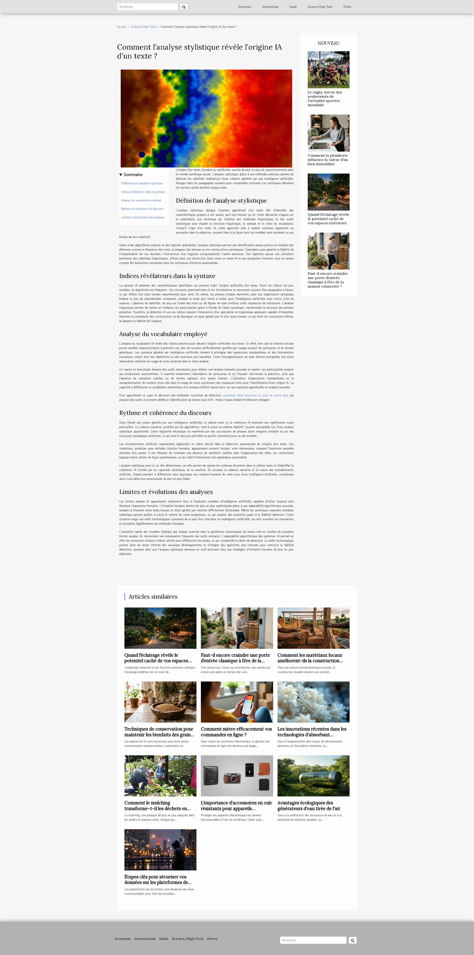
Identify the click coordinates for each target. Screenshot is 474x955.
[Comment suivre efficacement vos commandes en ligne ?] (237, 701)
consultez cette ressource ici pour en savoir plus (255, 395)
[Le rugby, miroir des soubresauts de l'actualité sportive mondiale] (329, 69)
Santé (293, 6)
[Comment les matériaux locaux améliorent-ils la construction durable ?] (314, 627)
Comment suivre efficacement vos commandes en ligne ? (236, 731)
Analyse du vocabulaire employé (141, 200)
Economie (244, 6)
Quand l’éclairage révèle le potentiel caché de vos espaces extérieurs (328, 218)
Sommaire (133, 174)
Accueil (121, 26)
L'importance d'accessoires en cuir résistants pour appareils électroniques (236, 808)
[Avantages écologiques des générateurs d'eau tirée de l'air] (314, 775)
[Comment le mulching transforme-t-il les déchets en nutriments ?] (160, 775)
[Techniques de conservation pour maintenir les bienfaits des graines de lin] (160, 701)
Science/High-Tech (320, 6)
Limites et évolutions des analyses (143, 217)
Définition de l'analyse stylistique (142, 183)
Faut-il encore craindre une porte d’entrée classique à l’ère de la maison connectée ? (328, 279)
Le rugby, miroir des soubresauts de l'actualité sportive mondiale (325, 98)
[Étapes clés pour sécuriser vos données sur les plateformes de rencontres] (160, 849)
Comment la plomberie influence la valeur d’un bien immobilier (328, 159)
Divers (347, 6)
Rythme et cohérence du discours (142, 209)
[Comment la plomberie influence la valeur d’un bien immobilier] (329, 132)
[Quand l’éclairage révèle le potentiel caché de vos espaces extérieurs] (329, 191)
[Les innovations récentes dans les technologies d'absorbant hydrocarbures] (314, 701)
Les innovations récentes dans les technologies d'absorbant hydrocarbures (312, 734)
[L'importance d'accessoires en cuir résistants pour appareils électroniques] (237, 775)
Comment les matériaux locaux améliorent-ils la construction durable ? (310, 660)
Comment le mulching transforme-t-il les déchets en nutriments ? (155, 808)
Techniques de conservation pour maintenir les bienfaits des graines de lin (159, 734)
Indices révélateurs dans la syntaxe (143, 191)
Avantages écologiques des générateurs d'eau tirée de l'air (309, 805)
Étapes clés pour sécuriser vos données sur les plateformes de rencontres (156, 882)
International (270, 6)
